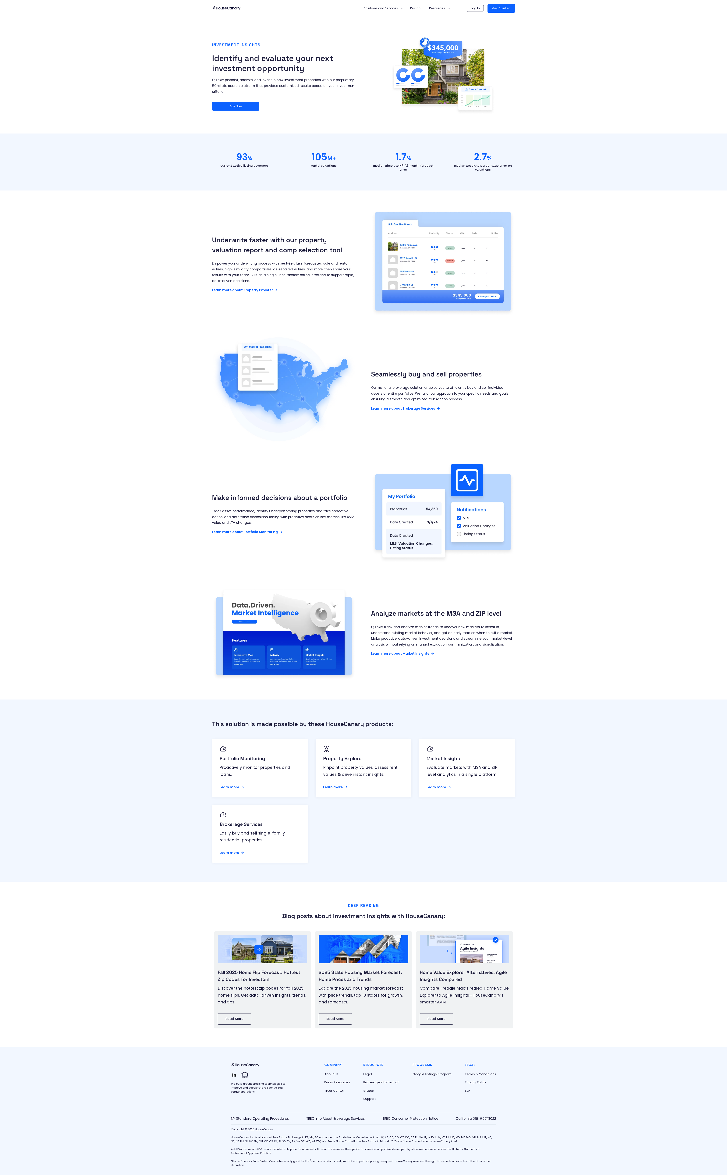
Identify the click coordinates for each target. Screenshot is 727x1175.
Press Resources (337, 1082)
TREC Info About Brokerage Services (335, 1118)
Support (369, 1098)
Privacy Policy (475, 1082)
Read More (234, 1019)
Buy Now (236, 106)
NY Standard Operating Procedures (260, 1118)
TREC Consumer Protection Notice (410, 1118)
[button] (383, 8)
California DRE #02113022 (476, 1118)
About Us (331, 1074)
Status (368, 1090)
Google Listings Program (432, 1074)
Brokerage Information (381, 1082)
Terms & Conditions (480, 1074)
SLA (467, 1090)
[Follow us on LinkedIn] (234, 1074)
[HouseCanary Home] (245, 1065)
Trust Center (334, 1090)
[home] (226, 8)
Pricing (415, 8)
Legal (367, 1074)
